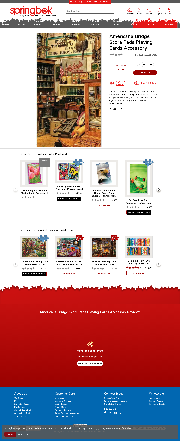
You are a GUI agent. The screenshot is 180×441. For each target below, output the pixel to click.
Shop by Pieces (38, 23)
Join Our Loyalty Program (115, 401)
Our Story (18, 398)
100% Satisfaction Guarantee (68, 413)
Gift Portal (59, 398)
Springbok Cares (21, 404)
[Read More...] (115, 109)
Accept (10, 434)
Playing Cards (135, 23)
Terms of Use (20, 416)
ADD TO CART (145, 72)
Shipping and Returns (64, 416)
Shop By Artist (117, 23)
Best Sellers (5, 23)
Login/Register (61, 404)
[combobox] (90, 11)
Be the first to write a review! (90, 363)
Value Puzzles (76, 23)
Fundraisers (154, 398)
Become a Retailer (157, 404)
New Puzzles (22, 23)
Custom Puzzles (156, 401)
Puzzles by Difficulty (95, 23)
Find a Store (60, 407)
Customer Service (63, 401)
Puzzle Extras (151, 23)
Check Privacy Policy (23, 410)
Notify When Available (69, 199)
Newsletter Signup (112, 404)
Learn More (24, 434)
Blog (16, 401)
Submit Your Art (111, 398)
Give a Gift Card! (148, 83)
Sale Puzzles (169, 23)
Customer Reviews (63, 410)
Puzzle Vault (19, 407)
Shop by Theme (57, 23)
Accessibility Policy (23, 413)
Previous (15, 189)
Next (159, 189)
